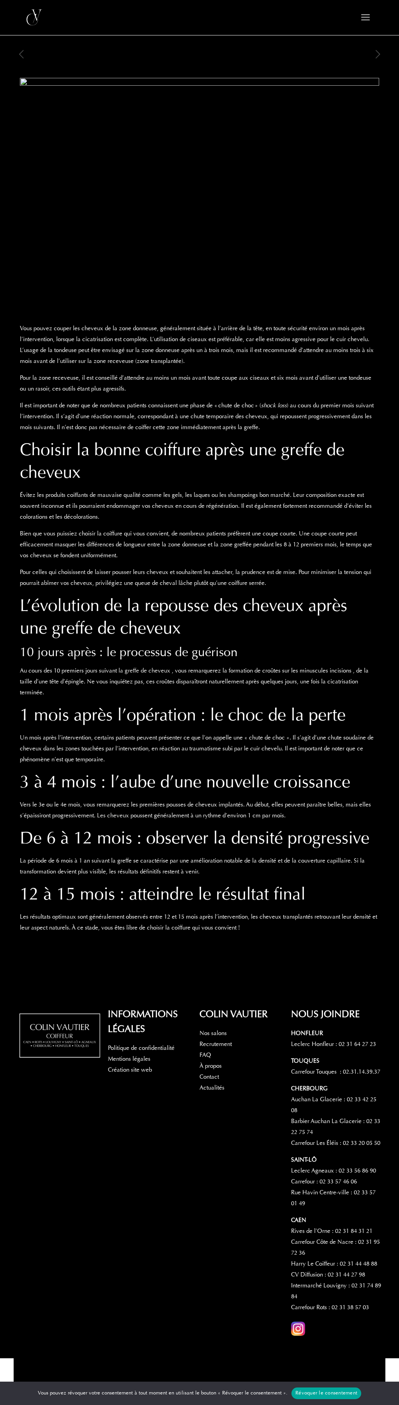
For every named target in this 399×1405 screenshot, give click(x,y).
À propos (211, 1065)
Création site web (130, 1069)
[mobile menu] (365, 17)
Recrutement (216, 1044)
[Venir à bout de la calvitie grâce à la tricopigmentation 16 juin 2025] (392, 1373)
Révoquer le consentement (326, 1393)
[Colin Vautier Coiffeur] (35, 17)
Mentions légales (129, 1058)
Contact (209, 1076)
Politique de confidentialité (141, 1047)
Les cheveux (113, 815)
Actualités (212, 1087)
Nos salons (213, 1033)
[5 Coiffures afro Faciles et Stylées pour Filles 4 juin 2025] (7, 1373)
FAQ (205, 1054)
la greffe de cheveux (145, 670)
